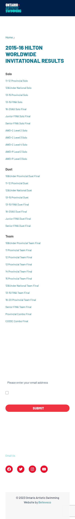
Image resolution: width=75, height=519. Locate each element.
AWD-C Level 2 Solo (16, 130)
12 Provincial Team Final (18, 257)
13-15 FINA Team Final (17, 292)
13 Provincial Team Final (18, 264)
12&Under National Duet (18, 190)
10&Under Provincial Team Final (22, 243)
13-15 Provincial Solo (16, 94)
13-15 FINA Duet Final (17, 204)
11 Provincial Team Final (18, 250)
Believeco (44, 502)
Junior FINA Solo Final (17, 116)
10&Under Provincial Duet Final (22, 176)
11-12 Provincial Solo (16, 80)
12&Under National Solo (18, 87)
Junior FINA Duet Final (18, 218)
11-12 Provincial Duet (16, 183)
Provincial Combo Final (18, 314)
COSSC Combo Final (16, 321)
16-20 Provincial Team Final (20, 299)
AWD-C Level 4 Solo (16, 144)
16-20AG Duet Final (16, 211)
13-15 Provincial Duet (16, 197)
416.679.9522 (15, 449)
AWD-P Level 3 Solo (16, 158)
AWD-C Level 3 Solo (16, 137)
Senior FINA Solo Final (17, 123)
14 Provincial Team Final (18, 271)
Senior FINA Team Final (18, 306)
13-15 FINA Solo (13, 102)
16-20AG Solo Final (15, 109)
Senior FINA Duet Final (18, 225)
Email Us (10, 455)
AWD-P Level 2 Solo (16, 151)
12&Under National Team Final (22, 285)
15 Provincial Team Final (18, 278)
